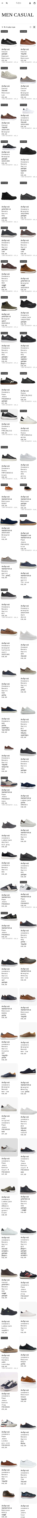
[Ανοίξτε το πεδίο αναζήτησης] (7, 3)
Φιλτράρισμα (9, 27)
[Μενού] (2, 3)
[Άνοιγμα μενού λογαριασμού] (30, 3)
